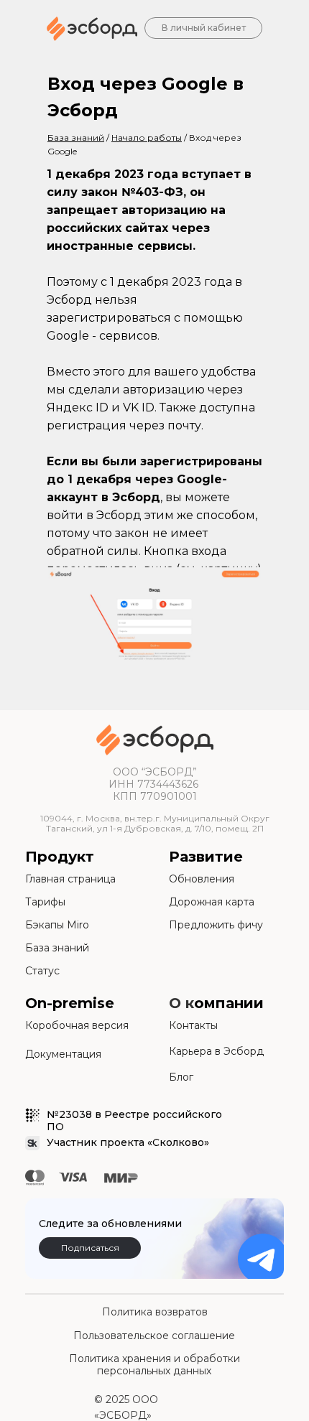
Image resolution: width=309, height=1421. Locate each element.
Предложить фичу (216, 924)
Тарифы (45, 901)
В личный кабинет (204, 27)
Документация (63, 1054)
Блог (181, 1077)
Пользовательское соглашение (154, 1335)
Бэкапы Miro (57, 924)
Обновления (201, 878)
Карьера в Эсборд (216, 1051)
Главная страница (70, 878)
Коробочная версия (77, 1025)
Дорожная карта (211, 901)
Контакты (193, 1025)
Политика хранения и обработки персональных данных (154, 1365)
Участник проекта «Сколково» (128, 1142)
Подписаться (90, 1247)
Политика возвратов (155, 1311)
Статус (42, 970)
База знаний (57, 947)
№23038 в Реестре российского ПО (134, 1120)
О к (181, 1003)
